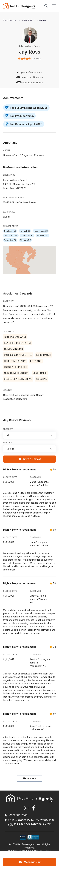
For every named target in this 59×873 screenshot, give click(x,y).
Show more (30, 778)
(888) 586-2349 (18, 815)
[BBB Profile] (33, 837)
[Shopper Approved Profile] (23, 837)
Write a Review (31, 459)
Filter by (8, 429)
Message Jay (32, 862)
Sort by (7, 442)
